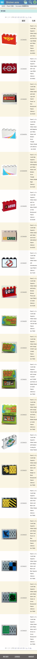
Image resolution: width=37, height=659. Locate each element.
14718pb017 (23, 566)
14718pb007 (23, 263)
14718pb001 (23, 39)
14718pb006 (23, 236)
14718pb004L (23, 134)
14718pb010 (23, 347)
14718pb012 (23, 414)
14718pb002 (23, 68)
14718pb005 (23, 206)
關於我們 (5, 656)
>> (31, 17)
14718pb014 (23, 470)
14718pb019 (23, 630)
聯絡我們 (31, 656)
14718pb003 (23, 99)
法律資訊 (17, 656)
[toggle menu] (2, 2)
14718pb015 (23, 503)
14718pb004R (23, 170)
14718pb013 (23, 442)
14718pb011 (24, 379)
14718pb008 (23, 292)
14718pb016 (23, 534)
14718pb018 (23, 597)
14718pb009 (23, 321)
